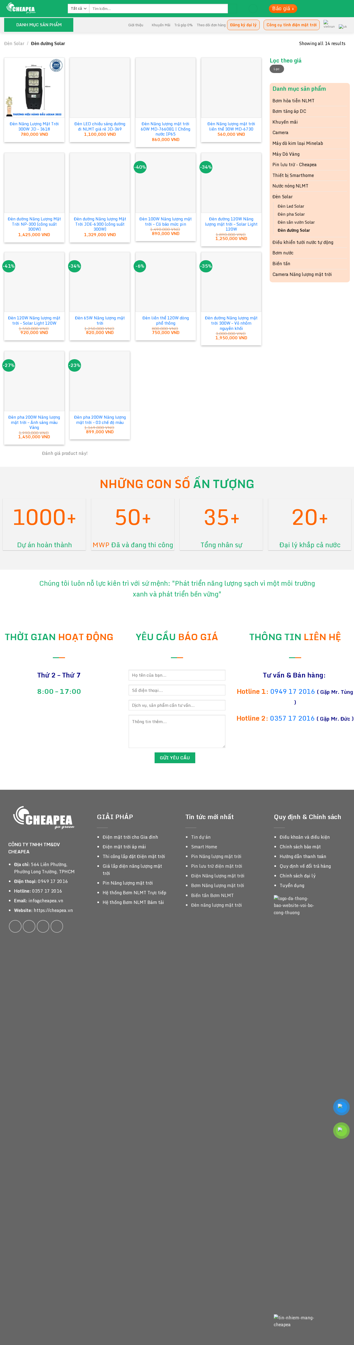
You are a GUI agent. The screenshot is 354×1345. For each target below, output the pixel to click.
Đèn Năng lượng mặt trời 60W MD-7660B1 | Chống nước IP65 (165, 129)
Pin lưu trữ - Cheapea (294, 164)
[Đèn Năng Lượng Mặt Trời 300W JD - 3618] (34, 88)
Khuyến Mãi (161, 25)
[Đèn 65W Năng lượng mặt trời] (100, 282)
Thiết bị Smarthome (293, 175)
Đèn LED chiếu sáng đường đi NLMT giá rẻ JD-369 (99, 126)
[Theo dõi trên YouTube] (57, 926)
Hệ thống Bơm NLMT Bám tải (133, 902)
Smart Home (204, 846)
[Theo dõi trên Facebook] (15, 926)
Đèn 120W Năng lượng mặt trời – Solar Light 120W (34, 321)
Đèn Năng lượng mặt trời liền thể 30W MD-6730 (231, 126)
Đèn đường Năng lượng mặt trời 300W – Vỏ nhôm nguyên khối (231, 323)
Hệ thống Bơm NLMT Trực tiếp (134, 892)
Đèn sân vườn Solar (296, 222)
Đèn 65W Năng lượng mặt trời (100, 321)
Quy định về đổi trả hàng (305, 866)
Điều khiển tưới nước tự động (302, 242)
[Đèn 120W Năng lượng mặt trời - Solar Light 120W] (34, 282)
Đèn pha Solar (291, 214)
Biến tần (281, 263)
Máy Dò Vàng (286, 154)
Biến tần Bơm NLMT (212, 895)
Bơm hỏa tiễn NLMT (293, 100)
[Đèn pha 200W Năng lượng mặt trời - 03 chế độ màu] (100, 381)
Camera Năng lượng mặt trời (302, 274)
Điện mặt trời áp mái (124, 846)
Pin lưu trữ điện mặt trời (216, 866)
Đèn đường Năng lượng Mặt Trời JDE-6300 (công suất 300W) (100, 224)
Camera (280, 132)
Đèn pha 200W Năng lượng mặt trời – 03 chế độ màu (100, 420)
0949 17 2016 (293, 691)
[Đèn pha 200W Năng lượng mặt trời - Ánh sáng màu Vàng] (34, 381)
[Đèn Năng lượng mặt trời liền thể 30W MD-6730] (231, 88)
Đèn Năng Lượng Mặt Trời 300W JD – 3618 (34, 126)
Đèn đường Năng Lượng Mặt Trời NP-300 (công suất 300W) (34, 224)
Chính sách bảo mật (300, 846)
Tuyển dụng (292, 885)
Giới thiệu (135, 25)
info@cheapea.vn (45, 900)
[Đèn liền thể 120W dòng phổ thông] (166, 282)
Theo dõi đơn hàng (211, 25)
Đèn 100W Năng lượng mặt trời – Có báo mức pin (165, 222)
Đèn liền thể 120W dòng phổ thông (165, 321)
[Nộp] (232, 8)
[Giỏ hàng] (253, 8)
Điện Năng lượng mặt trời (217, 875)
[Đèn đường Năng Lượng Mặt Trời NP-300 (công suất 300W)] (34, 183)
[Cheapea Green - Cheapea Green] (31, 8)
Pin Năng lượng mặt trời (128, 883)
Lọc (277, 68)
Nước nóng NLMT (290, 185)
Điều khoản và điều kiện (305, 837)
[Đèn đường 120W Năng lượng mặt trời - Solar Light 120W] (231, 183)
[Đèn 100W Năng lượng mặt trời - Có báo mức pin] (166, 183)
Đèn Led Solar (291, 206)
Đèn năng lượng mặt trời (216, 905)
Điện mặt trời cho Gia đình (130, 837)
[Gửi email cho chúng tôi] (43, 926)
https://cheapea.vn (53, 910)
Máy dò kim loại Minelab (297, 143)
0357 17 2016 (292, 718)
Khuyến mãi (285, 122)
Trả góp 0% (183, 25)
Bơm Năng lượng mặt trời (217, 885)
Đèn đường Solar (294, 230)
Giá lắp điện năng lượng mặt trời (132, 869)
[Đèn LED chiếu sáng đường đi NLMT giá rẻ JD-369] (100, 88)
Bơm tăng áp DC (289, 111)
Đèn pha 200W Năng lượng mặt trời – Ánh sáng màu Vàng (34, 422)
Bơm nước (282, 252)
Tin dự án (201, 837)
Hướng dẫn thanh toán (303, 856)
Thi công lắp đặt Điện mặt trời (134, 856)
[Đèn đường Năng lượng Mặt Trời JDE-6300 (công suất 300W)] (100, 183)
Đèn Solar (14, 43)
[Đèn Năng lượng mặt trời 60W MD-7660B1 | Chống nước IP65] (166, 88)
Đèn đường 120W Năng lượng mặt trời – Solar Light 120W (231, 224)
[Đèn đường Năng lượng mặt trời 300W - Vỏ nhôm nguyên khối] (231, 282)
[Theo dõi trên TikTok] (29, 926)
